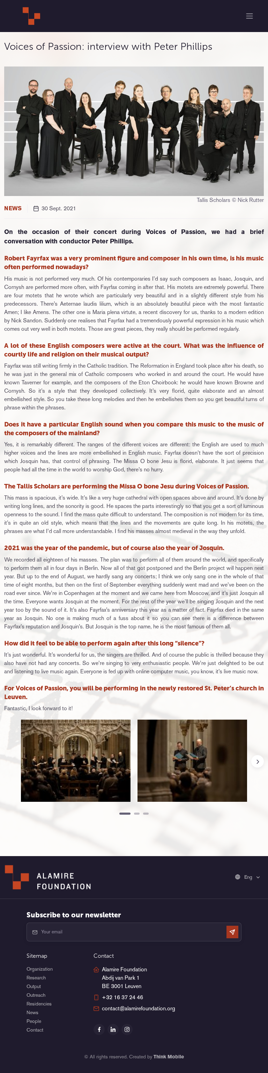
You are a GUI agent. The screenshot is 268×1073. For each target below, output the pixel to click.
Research (36, 977)
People (34, 1021)
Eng (248, 877)
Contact (35, 1030)
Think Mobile (169, 1056)
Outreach (36, 995)
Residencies (39, 1004)
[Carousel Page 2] (137, 814)
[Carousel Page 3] (146, 814)
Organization (40, 969)
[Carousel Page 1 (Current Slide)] (125, 814)
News (32, 1012)
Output (34, 986)
